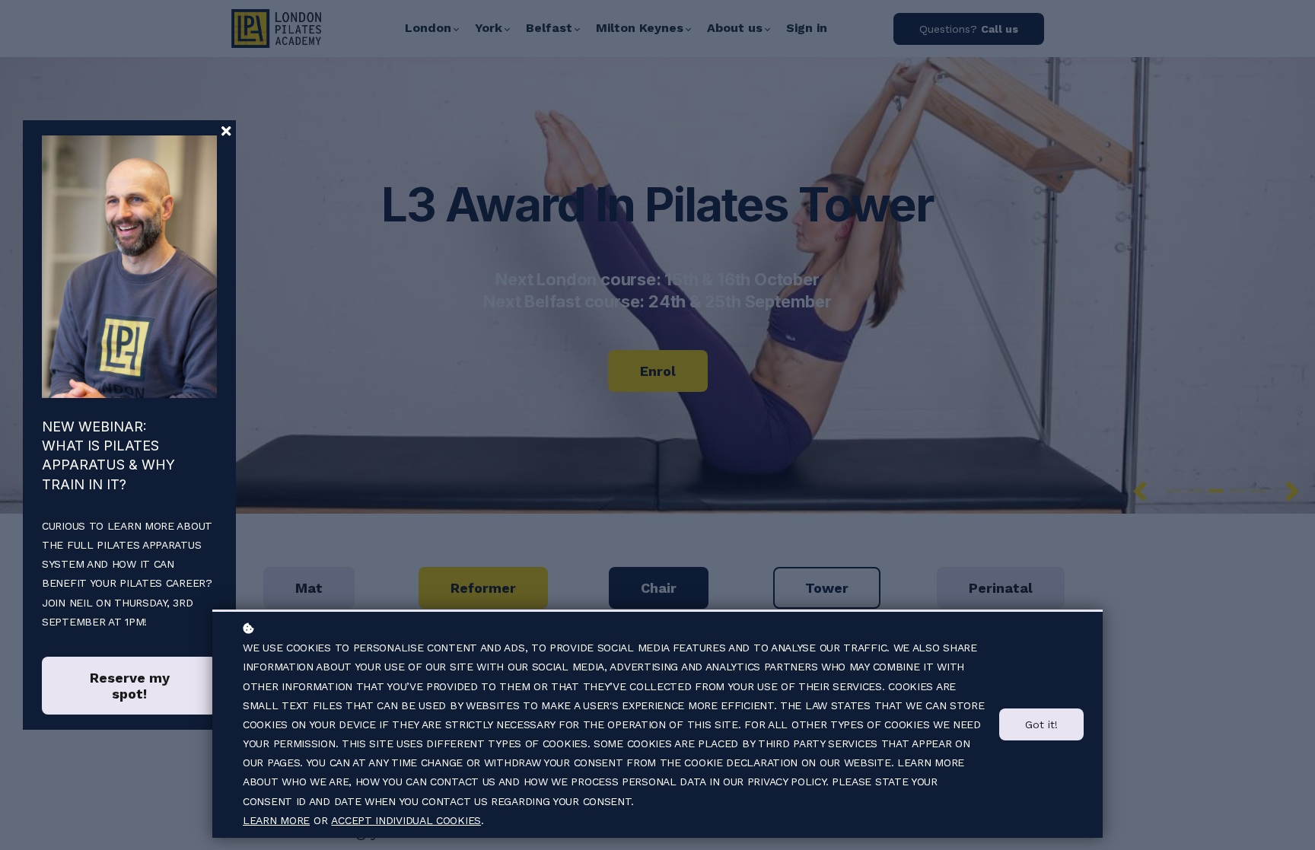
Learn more (276, 820)
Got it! (1041, 724)
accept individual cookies (406, 820)
